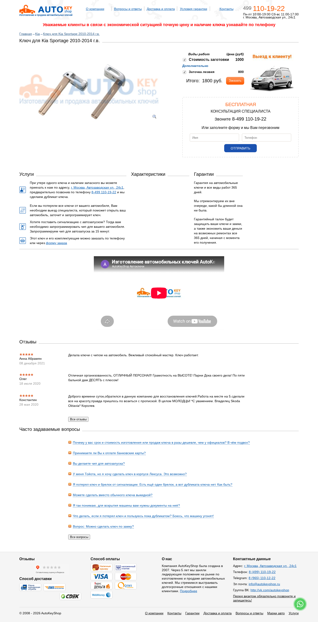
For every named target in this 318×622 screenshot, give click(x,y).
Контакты (226, 8)
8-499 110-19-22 (249, 118)
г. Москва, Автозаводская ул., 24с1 (97, 187)
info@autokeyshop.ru (264, 584)
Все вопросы (79, 537)
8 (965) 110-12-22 (262, 578)
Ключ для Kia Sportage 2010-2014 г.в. (71, 34)
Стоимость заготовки (209, 60)
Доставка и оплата (161, 8)
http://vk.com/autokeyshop (269, 590)
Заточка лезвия (201, 72)
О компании (95, 8)
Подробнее (188, 591)
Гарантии (192, 613)
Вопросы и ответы (128, 8)
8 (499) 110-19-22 (262, 572)
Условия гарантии (193, 8)
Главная (25, 34)
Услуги (294, 613)
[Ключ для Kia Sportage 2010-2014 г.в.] (89, 126)
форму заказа (56, 243)
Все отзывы (78, 419)
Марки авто (276, 613)
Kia (37, 34)
